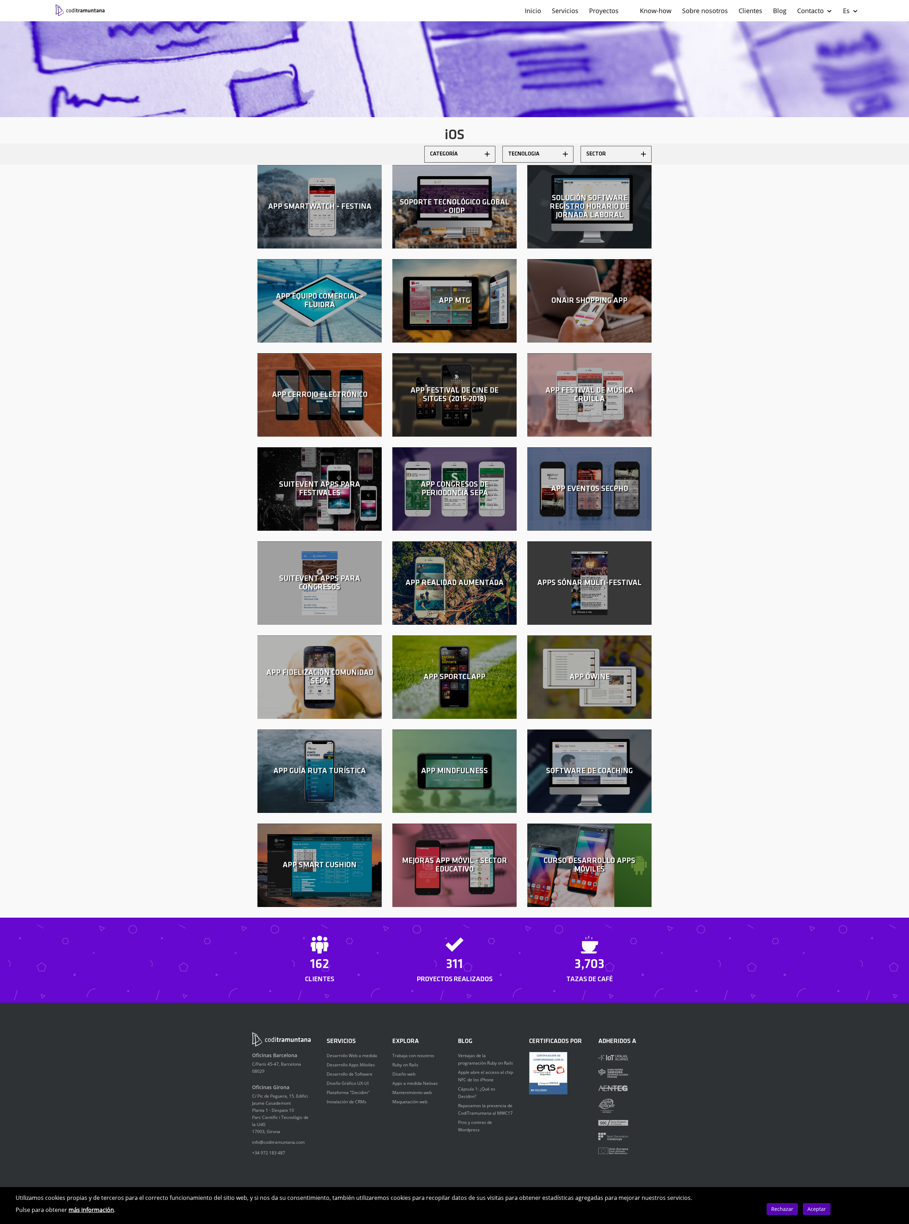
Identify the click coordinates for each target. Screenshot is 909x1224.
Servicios (565, 10)
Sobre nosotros (705, 10)
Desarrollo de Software (349, 1074)
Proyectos (604, 10)
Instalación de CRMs (346, 1102)
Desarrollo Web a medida (352, 1056)
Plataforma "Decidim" (348, 1092)
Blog (779, 10)
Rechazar (782, 1209)
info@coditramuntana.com (278, 1142)
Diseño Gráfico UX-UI (348, 1083)
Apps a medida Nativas (415, 1083)
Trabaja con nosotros (413, 1056)
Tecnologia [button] (523, 154)
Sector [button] (596, 154)
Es (847, 10)
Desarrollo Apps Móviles (351, 1065)
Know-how (655, 10)
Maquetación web (410, 1102)
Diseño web (403, 1074)
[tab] (460, 154)
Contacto (811, 10)
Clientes (750, 10)
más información (91, 1210)
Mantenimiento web (412, 1092)
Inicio (533, 10)
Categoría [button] (444, 154)
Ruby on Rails (405, 1065)
